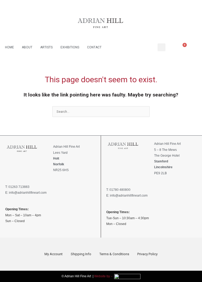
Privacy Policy (147, 254)
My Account (53, 254)
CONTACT (94, 47)
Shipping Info (81, 254)
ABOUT (27, 47)
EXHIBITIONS (69, 47)
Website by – (104, 276)
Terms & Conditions (114, 254)
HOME (9, 47)
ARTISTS (46, 47)
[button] (161, 47)
